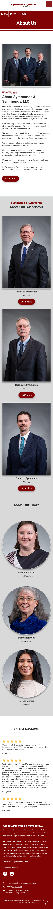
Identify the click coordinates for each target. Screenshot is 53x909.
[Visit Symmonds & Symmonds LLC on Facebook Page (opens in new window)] (5, 874)
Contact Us (10, 178)
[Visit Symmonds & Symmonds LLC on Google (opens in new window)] (12, 874)
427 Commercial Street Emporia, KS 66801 (21, 883)
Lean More (26, 395)
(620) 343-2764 (16, 887)
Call (6, 14)
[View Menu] (49, 4)
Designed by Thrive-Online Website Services (33, 901)
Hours (23, 14)
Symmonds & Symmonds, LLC (26, 4)
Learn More (26, 301)
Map (14, 14)
